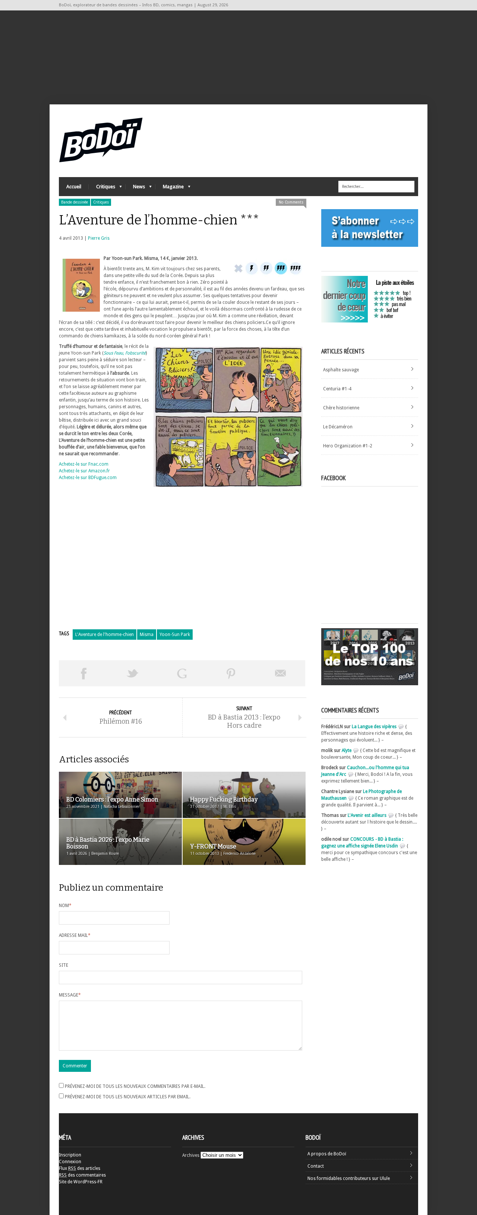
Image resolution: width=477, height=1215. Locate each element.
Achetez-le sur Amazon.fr (84, 470)
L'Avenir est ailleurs (367, 815)
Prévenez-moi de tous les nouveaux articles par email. (127, 1096)
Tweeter (132, 673)
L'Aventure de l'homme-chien (104, 634)
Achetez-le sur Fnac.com (83, 464)
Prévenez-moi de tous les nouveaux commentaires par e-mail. (135, 1086)
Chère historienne (341, 407)
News (135, 188)
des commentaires (82, 1175)
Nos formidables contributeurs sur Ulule (348, 1178)
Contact (315, 1166)
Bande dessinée (74, 202)
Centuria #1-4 (337, 388)
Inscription (70, 1155)
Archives (190, 1155)
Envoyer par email (280, 673)
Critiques (102, 188)
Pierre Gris (99, 238)
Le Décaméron (338, 426)
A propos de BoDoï (326, 1153)
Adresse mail (75, 935)
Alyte (346, 750)
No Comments (291, 202)
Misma (147, 634)
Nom (65, 905)
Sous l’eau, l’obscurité (125, 353)
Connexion (70, 1161)
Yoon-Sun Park (174, 634)
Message (70, 995)
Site (63, 965)
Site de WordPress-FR (80, 1181)
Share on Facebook (83, 673)
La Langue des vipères (374, 726)
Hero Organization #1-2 (347, 445)
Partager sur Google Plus (181, 673)
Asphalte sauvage (341, 369)
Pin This (231, 673)
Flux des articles (79, 1168)
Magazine (169, 188)
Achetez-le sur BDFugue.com (88, 477)
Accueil (73, 186)
